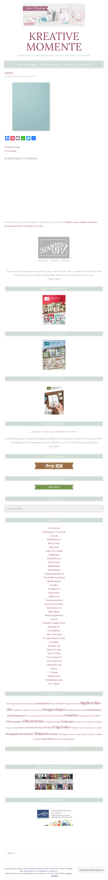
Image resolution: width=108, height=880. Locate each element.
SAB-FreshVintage (87, 728)
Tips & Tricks (54, 653)
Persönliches (54, 630)
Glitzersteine (33, 721)
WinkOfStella (47, 739)
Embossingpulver (17, 715)
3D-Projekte (54, 528)
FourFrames (59, 716)
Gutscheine (54, 592)
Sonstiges (54, 642)
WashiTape (90, 734)
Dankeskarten (54, 558)
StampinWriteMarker (19, 734)
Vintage (54, 672)
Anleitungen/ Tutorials (54, 532)
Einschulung (54, 570)
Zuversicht (70, 739)
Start (19, 64)
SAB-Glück (98, 728)
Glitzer (97, 715)
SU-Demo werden (50, 64)
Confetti (17, 710)
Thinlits (54, 734)
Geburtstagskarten (54, 573)
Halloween (54, 596)
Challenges (54, 554)
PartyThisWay (20, 728)
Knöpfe (78, 722)
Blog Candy (54, 543)
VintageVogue (80, 734)
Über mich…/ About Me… (77, 64)
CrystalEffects (26, 710)
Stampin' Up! (54, 645)
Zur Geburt (54, 683)
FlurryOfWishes (47, 716)
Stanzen (42, 733)
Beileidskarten (54, 539)
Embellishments (93, 709)
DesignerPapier (54, 709)
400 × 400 (23, 76)
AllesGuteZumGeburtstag (25, 704)
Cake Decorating (54, 551)
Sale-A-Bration (54, 634)
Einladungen (54, 566)
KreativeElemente (88, 722)
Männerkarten (54, 607)
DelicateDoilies (37, 710)
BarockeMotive (57, 703)
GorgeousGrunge (52, 722)
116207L (32, 76)
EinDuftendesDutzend (75, 710)
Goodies (54, 585)
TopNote (71, 734)
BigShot (87, 703)
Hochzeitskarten (54, 600)
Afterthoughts (10, 704)
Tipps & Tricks (54, 649)
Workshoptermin (54, 680)
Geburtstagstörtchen (86, 716)
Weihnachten (54, 676)
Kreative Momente (54, 41)
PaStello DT (54, 626)
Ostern (54, 619)
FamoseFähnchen (34, 716)
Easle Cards (54, 562)
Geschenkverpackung (54, 577)
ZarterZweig (60, 739)
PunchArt (75, 728)
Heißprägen (68, 721)
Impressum (31, 64)
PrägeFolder (61, 727)
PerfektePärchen (34, 727)
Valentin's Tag (54, 664)
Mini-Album (54, 611)
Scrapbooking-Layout (54, 638)
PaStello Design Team (54, 623)
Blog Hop (54, 547)
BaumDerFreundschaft (72, 704)
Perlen (48, 727)
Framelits (71, 715)
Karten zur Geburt (54, 604)
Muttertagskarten (54, 615)
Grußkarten (54, 589)
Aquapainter (42, 703)
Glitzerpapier (14, 721)
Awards (54, 535)
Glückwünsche (54, 581)
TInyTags (63, 734)
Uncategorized (54, 657)
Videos (54, 668)
